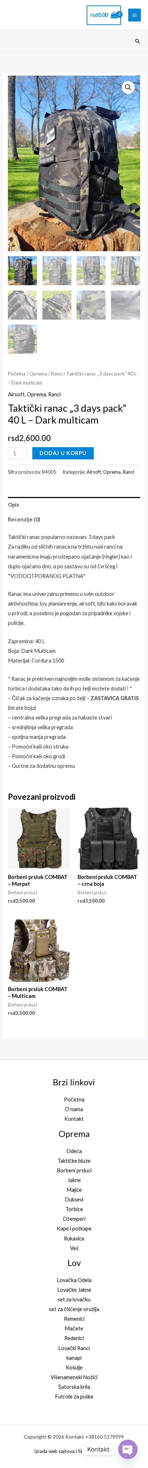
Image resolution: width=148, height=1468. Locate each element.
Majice (74, 1190)
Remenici (74, 1319)
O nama (74, 1109)
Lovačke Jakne (74, 1290)
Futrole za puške (74, 1396)
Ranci (57, 374)
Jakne (74, 1180)
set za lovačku (74, 1299)
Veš (74, 1248)
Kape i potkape (74, 1228)
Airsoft (16, 394)
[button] (137, 41)
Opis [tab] (13, 505)
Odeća (74, 1151)
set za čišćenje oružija (74, 1309)
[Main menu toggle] (134, 15)
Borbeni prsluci (74, 1170)
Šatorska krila (74, 1387)
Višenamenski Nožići (74, 1377)
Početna (17, 374)
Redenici (74, 1338)
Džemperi (74, 1219)
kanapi (74, 1358)
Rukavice (74, 1238)
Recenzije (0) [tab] (24, 519)
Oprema (38, 374)
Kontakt (74, 1119)
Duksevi (74, 1199)
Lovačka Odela (74, 1280)
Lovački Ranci (74, 1348)
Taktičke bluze (74, 1161)
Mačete (74, 1328)
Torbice (74, 1209)
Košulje (74, 1367)
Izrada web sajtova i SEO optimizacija (74, 1451)
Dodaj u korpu (63, 453)
